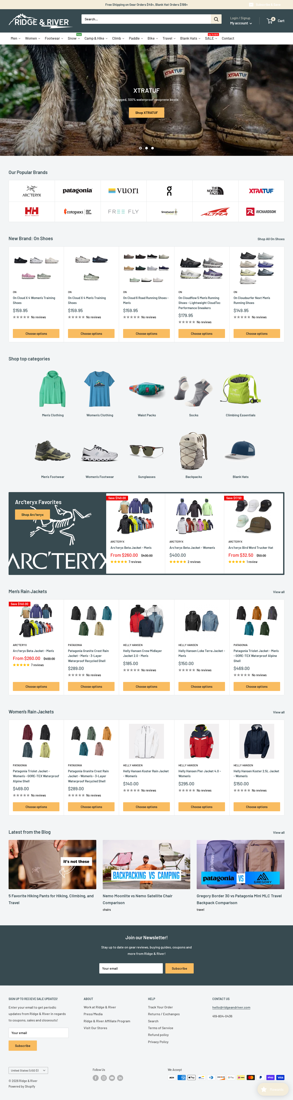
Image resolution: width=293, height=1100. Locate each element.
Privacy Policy (158, 1042)
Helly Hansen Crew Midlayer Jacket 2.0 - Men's (142, 653)
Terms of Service (160, 1028)
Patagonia (75, 645)
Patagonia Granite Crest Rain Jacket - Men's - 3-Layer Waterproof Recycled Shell (88, 656)
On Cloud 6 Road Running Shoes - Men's (146, 300)
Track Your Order (160, 1007)
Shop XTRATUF (146, 112)
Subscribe (179, 968)
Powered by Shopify (22, 1086)
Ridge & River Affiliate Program (107, 1021)
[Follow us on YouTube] (112, 1078)
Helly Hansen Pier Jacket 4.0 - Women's (199, 773)
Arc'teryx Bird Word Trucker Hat (250, 547)
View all (279, 592)
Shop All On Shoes (271, 239)
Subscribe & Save (268, 4)
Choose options (36, 333)
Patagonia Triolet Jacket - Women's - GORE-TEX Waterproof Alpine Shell (36, 776)
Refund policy (158, 1035)
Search (153, 1021)
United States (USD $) (24, 1070)
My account (239, 23)
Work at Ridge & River (100, 1007)
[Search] (216, 19)
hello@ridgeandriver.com (231, 1007)
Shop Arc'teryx (32, 514)
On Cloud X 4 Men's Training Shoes (87, 300)
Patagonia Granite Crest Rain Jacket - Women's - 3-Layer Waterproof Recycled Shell (88, 776)
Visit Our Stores (95, 1028)
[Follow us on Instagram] (104, 1078)
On (15, 292)
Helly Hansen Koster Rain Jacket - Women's (146, 773)
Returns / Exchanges (164, 1014)
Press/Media (93, 1014)
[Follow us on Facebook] (96, 1078)
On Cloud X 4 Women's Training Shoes (34, 300)
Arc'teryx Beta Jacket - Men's (130, 547)
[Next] (284, 294)
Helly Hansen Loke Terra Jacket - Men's (201, 653)
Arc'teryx (117, 541)
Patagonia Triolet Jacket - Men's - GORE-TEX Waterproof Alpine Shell (256, 656)
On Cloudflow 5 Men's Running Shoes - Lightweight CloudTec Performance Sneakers (199, 303)
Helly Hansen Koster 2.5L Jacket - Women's (256, 773)
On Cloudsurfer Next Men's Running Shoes (252, 300)
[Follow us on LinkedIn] (120, 1078)
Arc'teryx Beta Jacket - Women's (192, 547)
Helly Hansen (133, 645)
